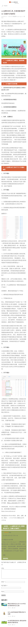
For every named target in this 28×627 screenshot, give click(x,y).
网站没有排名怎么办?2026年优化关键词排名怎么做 (17, 604)
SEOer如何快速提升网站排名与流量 (17, 613)
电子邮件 (4, 585)
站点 (2, 591)
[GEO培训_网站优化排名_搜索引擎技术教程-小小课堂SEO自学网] (14, 2)
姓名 (3, 582)
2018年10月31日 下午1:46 (10, 535)
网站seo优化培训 (12, 503)
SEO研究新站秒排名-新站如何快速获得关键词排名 (17, 621)
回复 (4, 555)
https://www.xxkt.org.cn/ (8, 511)
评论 (2, 568)
